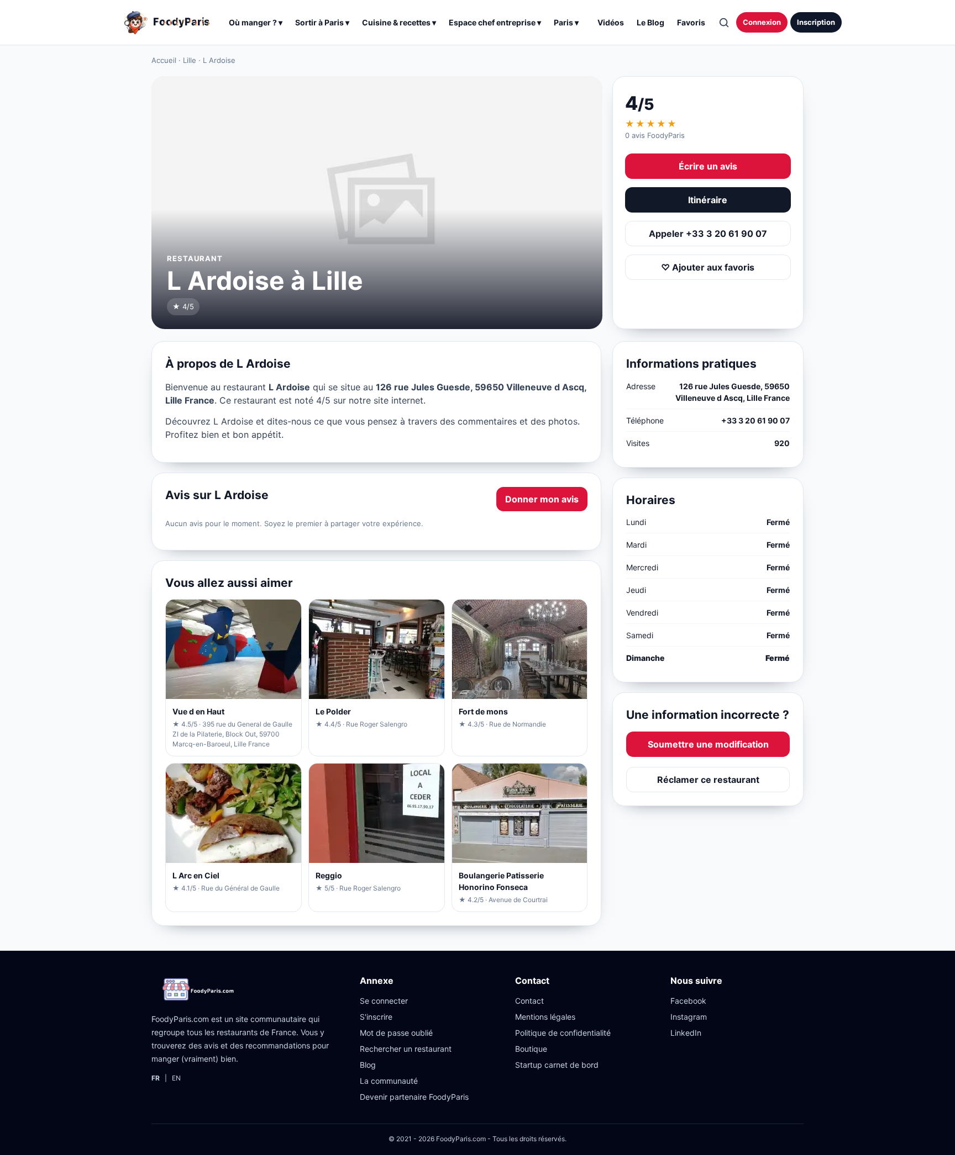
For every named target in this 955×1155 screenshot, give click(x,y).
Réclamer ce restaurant (708, 779)
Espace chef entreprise (495, 22)
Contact (529, 1000)
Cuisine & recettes (399, 22)
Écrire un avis (708, 166)
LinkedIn (685, 1032)
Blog (368, 1064)
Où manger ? (255, 22)
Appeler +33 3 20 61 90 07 (708, 233)
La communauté (389, 1080)
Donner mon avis (542, 499)
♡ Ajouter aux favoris (707, 267)
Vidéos (610, 22)
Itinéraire (707, 199)
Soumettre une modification (708, 744)
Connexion (762, 22)
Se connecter (384, 1000)
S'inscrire (376, 1016)
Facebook (688, 1000)
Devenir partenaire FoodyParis (414, 1096)
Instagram (688, 1016)
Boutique (531, 1048)
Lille (189, 60)
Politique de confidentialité (563, 1032)
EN (176, 1078)
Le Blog (650, 22)
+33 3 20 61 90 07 (755, 420)
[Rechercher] (723, 23)
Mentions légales (545, 1016)
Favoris (691, 22)
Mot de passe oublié (396, 1032)
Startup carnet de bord (557, 1064)
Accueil (163, 60)
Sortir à (322, 22)
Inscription (816, 22)
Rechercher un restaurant (406, 1048)
